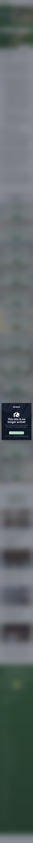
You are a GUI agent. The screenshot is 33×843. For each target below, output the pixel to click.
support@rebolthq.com (21, 436)
